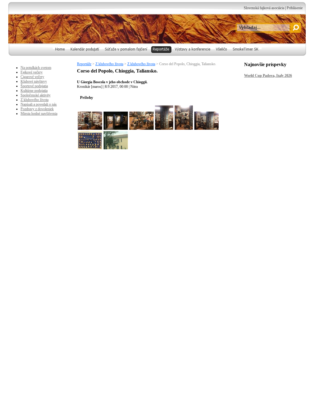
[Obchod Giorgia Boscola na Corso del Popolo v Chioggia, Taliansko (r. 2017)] (115, 120)
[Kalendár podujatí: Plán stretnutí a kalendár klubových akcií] (85, 54)
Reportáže (84, 64)
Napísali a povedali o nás (39, 104)
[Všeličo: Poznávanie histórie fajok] (221, 54)
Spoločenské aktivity (36, 95)
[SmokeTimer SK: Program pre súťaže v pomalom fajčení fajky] (246, 54)
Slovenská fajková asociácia (264, 8)
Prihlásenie (295, 8)
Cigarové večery (32, 77)
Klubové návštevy (34, 81)
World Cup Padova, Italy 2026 (268, 75)
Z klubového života (109, 64)
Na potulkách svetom (36, 67)
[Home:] (60, 54)
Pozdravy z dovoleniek (37, 109)
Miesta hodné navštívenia (39, 113)
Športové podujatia (34, 86)
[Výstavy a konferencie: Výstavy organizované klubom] (192, 54)
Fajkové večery (32, 72)
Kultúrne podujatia (34, 90)
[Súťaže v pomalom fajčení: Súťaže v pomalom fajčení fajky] (126, 54)
